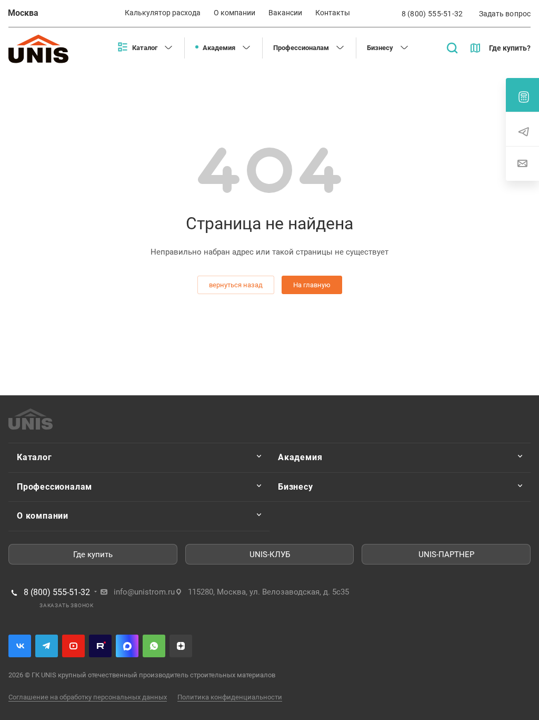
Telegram (46, 646)
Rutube (100, 646)
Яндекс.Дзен (180, 646)
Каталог (34, 457)
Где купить (93, 554)
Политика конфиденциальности (229, 697)
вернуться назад (236, 285)
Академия (300, 457)
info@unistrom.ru (144, 592)
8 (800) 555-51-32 (432, 13)
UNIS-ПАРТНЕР (446, 554)
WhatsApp (154, 646)
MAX (127, 646)
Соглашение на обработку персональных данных (87, 697)
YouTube (73, 646)
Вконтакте (19, 646)
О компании (42, 516)
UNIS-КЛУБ (269, 554)
